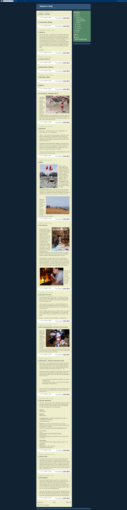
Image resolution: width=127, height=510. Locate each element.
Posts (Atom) (46, 505)
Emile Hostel (65, 388)
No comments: (59, 17)
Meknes (41, 85)
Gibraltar (52, 388)
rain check (49, 364)
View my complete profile (81, 39)
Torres (40, 432)
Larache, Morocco (44, 59)
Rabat (41, 162)
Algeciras (42, 32)
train (54, 382)
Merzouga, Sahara (44, 77)
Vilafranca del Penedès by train (46, 447)
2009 (77, 15)
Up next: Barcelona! (45, 400)
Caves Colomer (42, 434)
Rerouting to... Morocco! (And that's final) (51, 360)
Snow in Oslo (43, 456)
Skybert (77, 37)
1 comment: (60, 450)
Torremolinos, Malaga (45, 22)
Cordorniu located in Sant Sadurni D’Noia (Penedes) (50, 433)
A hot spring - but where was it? (48, 93)
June (78, 26)
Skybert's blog (46, 6)
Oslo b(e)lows (43, 477)
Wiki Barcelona (42, 415)
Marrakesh (42, 128)
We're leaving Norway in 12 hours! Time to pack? (53, 327)
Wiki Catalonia (42, 411)
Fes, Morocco (43, 225)
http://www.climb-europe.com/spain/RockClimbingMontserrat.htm (53, 428)
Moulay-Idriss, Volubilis (46, 67)
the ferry (46, 383)
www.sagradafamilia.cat (44, 421)
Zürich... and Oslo (44, 14)
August (78, 17)
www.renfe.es (42, 444)
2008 (77, 30)
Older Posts (68, 502)
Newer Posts (40, 502)
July (78, 24)
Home (54, 502)
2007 (77, 32)
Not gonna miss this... (45, 294)
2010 (77, 14)
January (78, 28)
